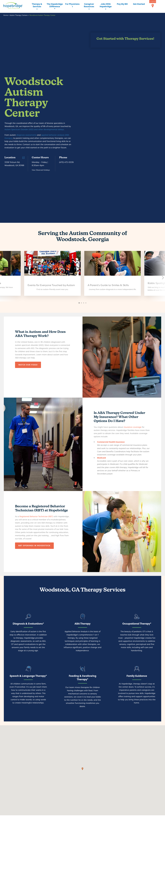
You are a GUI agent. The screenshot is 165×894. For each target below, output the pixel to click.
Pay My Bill (122, 4)
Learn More (28, 634)
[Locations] (152, 6)
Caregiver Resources (89, 5)
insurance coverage (132, 427)
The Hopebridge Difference (55, 5)
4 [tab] (86, 302)
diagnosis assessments (26, 135)
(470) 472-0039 (66, 162)
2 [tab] (81, 302)
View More (52, 273)
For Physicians (72, 4)
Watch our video (28, 365)
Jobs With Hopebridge (106, 5)
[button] (82, 768)
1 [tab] (79, 302)
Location (9, 157)
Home (5, 15)
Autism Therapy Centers (19, 15)
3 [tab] (84, 302)
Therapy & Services (37, 5)
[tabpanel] (112, 273)
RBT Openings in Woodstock (34, 545)
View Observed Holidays (41, 170)
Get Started (139, 4)
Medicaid (101, 457)
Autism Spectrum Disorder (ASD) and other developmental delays (34, 129)
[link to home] (16, 6)
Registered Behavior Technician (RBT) (36, 516)
